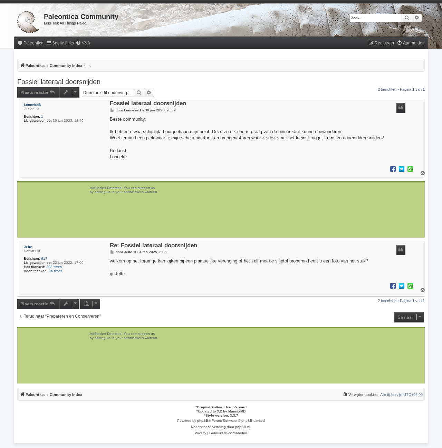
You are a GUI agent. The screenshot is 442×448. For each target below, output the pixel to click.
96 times (55, 271)
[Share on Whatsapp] (410, 169)
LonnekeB (32, 105)
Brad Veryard (235, 407)
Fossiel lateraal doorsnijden (58, 82)
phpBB (202, 420)
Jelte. (28, 247)
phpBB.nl (242, 427)
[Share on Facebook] (393, 169)
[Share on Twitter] (401, 169)
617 (44, 258)
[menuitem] (30, 43)
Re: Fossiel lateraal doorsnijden (153, 245)
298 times (54, 267)
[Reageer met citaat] (400, 108)
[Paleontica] (29, 21)
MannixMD (237, 411)
